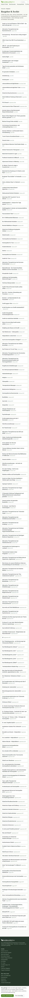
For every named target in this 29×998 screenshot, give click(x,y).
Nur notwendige (19, 995)
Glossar (2, 966)
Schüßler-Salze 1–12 (5, 964)
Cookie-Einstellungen (6, 982)
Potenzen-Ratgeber (5, 968)
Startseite (3, 8)
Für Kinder (3, 961)
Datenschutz (4, 980)
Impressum (3, 979)
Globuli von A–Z (4, 950)
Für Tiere (3, 963)
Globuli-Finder (4, 4)
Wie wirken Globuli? (5, 956)
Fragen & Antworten (5, 970)
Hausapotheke (20, 4)
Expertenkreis (4, 977)
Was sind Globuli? (5, 954)
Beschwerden (12, 4)
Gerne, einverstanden (7, 995)
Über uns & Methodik (5, 975)
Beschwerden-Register (6, 952)
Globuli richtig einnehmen (6, 957)
